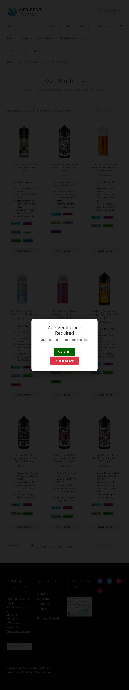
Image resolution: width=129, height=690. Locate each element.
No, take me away (64, 360)
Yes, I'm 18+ (64, 351)
